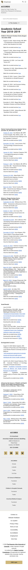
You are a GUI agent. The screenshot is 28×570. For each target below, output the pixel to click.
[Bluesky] (22, 455)
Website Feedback (14, 517)
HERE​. (18, 336)
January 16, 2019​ (8, 152)
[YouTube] (11, 455)
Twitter (14, 470)
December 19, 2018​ (8, 232)
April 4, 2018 (6, 410)
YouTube (14, 473)
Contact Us (14, 514)
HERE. (18, 322)
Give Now (14, 539)
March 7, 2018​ (7, 402)
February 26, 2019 (8, 175)
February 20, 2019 (8, 256)
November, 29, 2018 (8, 143)
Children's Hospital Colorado (14, 488)
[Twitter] (5, 455)
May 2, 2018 (6, 418)
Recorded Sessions (12, 18)
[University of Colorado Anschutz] (6, 2)
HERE (20, 140)
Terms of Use (14, 526)
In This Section (13, 23)
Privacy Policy (14, 523)
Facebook (14, 481)
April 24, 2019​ (7, 289)
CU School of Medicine (14, 477)
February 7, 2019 (7, 164)
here (19, 47)
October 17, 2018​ (7, 211)
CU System (14, 520)
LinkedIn (14, 467)
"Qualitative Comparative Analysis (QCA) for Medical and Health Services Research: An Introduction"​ (15, 368)
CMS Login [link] (14, 562)
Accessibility (14, 530)
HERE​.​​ (22, 378)
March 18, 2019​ (7, 267)
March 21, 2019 (7, 280)
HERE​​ (22, 423)
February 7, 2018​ (7, 394)
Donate (14, 464)
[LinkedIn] (16, 455)
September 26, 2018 (8, 202)
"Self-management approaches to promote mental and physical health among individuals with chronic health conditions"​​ (14, 355)
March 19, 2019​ (7, 187)
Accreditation (14, 533)
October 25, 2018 (7, 133)
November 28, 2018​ (8, 219)
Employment (14, 536)
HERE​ (16, 160)
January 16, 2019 (8, 245)
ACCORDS (14, 460)
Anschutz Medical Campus (14, 499)
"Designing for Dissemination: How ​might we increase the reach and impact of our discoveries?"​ (14, 315)
